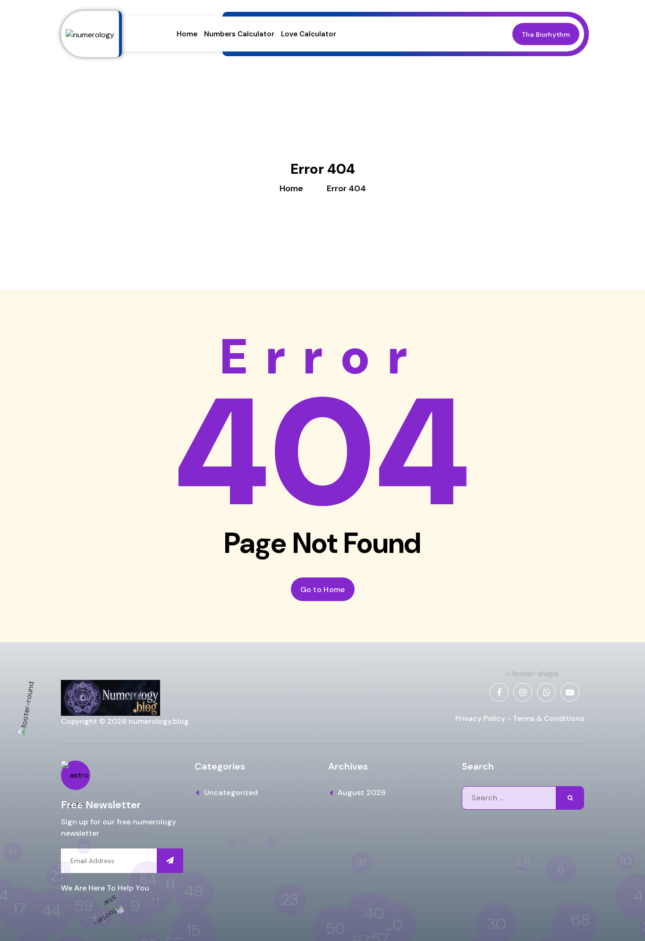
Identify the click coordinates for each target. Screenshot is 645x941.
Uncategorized (231, 792)
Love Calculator (308, 34)
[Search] (570, 798)
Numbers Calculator (239, 34)
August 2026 (362, 792)
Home (187, 34)
